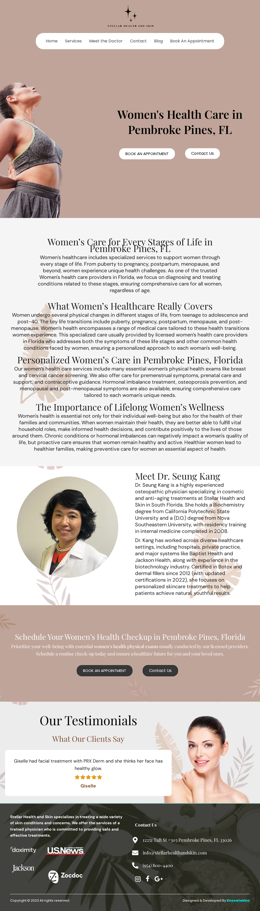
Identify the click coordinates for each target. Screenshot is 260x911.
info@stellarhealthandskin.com (175, 853)
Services (73, 41)
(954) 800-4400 (158, 865)
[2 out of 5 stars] (82, 777)
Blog (158, 41)
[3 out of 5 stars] (88, 777)
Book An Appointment (192, 41)
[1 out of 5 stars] (77, 777)
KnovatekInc (238, 900)
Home (52, 41)
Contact (138, 41)
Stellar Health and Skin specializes (42, 816)
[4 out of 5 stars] (93, 777)
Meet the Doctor (106, 41)
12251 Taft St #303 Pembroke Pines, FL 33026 (187, 840)
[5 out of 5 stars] (99, 777)
